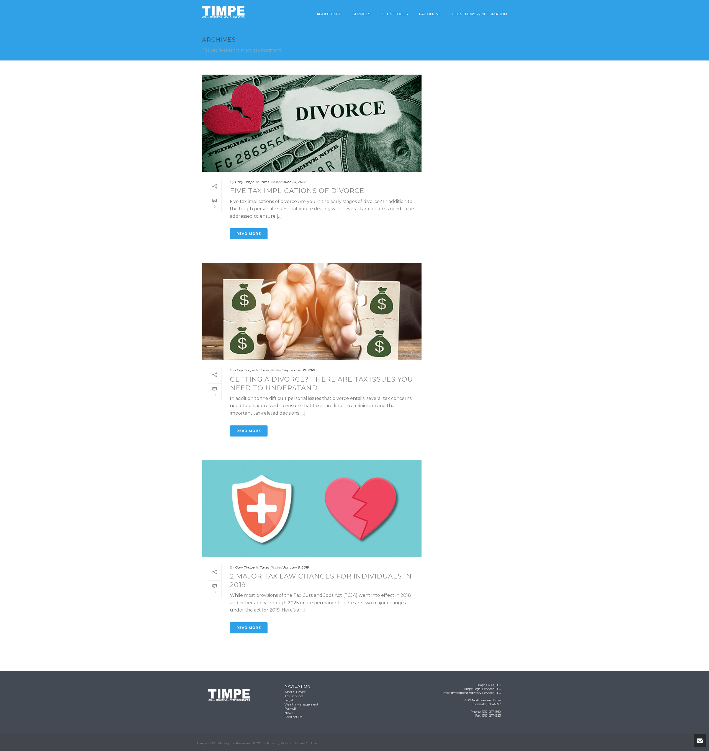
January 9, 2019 (296, 567)
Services (362, 14)
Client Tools (395, 14)
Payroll (290, 708)
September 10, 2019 (299, 370)
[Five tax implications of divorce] (312, 123)
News (288, 713)
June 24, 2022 (294, 182)
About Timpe (329, 14)
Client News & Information (479, 14)
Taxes (264, 182)
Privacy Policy (279, 743)
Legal (288, 700)
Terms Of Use (306, 743)
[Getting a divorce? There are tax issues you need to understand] (312, 311)
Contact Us (293, 717)
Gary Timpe (245, 182)
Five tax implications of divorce (297, 191)
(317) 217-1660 (491, 712)
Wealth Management (301, 704)
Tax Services (293, 696)
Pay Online (430, 14)
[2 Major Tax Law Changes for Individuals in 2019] (312, 508)
